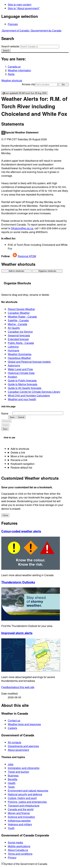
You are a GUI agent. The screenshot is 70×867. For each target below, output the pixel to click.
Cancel (21, 417)
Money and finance (19, 813)
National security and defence (25, 794)
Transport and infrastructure (23, 805)
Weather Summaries (19, 354)
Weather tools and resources (24, 724)
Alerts (11, 74)
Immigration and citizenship (23, 768)
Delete (6, 425)
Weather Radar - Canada (22, 316)
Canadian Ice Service (20, 331)
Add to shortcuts (16, 271)
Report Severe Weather (21, 309)
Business (13, 775)
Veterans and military (20, 824)
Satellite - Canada (18, 320)
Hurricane (13, 350)
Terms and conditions (20, 854)
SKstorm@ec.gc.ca (22, 228)
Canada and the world (20, 809)
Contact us (14, 720)
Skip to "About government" (24, 8)
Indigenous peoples (19, 820)
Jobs (10, 764)
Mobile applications (19, 846)
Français (13, 24)
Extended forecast (18, 339)
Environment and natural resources (28, 790)
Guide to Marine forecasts (22, 384)
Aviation (12, 377)
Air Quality (14, 328)
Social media (15, 842)
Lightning (13, 346)
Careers (12, 728)
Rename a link (19, 460)
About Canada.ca (18, 850)
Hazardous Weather (19, 358)
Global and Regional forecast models (29, 362)
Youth (11, 828)
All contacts (14, 742)
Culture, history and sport (22, 798)
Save (12, 417)
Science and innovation (21, 817)
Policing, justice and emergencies (27, 802)
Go (63, 84)
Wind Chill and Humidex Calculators (29, 395)
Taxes (11, 787)
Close (5, 515)
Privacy (12, 857)
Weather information (19, 70)
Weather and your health (22, 399)
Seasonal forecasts (19, 335)
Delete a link (18, 452)
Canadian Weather (19, 313)
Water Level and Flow (20, 369)
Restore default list (21, 467)
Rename (6, 421)
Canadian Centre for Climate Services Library (34, 392)
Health (11, 783)
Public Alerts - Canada (21, 343)
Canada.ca (14, 66)
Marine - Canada (17, 324)
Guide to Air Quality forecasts (24, 388)
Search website (10, 46)
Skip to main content (19, 4)
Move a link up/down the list (26, 456)
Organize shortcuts (47, 271)
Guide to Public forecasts (22, 380)
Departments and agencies (23, 746)
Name (4, 413)
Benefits (12, 779)
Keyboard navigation (23, 464)
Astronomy (14, 365)
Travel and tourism (18, 772)
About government (18, 750)
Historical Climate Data (21, 373)
